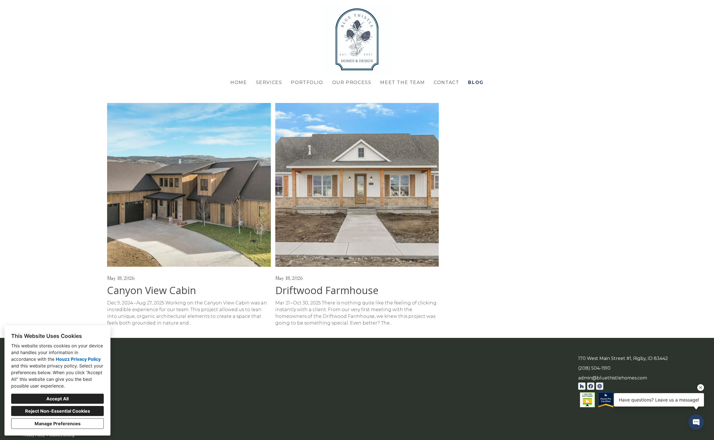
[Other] (599, 386)
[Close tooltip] (700, 387)
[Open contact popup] (696, 422)
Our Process (352, 82)
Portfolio (307, 82)
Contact (446, 82)
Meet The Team (402, 82)
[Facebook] (590, 386)
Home (238, 82)
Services (269, 82)
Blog (475, 82)
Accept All (57, 398)
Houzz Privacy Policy (78, 359)
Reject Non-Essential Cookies (57, 411)
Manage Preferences (58, 423)
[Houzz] (581, 386)
